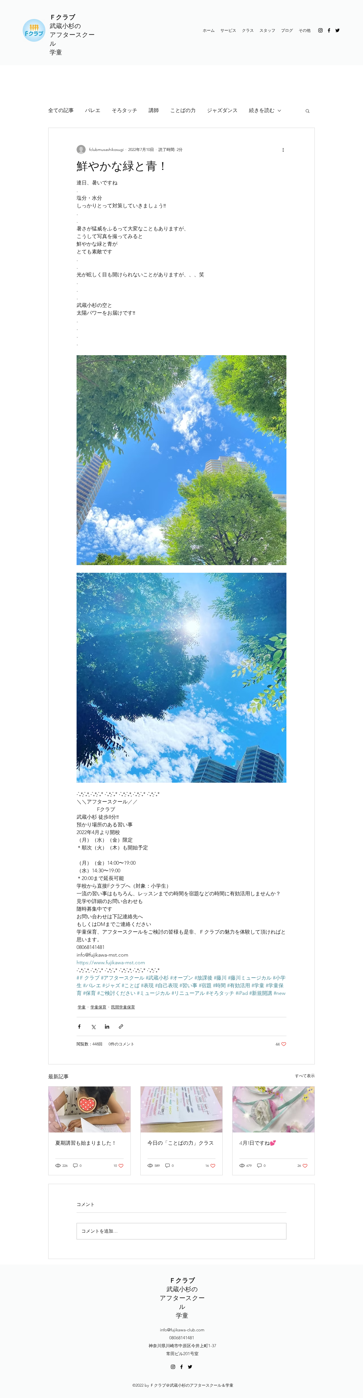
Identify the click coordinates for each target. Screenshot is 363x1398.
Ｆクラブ (62, 17)
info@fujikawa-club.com (182, 1329)
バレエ (92, 110)
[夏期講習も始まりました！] (89, 1109)
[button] (307, 110)
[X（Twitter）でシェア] (93, 1026)
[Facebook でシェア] (79, 1026)
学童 (56, 52)
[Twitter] (337, 30)
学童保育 (98, 1007)
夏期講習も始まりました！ (86, 1143)
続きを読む (262, 110)
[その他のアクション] (283, 149)
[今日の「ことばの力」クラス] (182, 1109)
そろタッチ (124, 110)
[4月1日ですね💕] (274, 1109)
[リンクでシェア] (121, 1026)
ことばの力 (183, 110)
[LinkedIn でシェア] (107, 1026)
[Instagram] (320, 30)
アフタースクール (182, 1302)
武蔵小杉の (65, 26)
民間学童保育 (123, 1007)
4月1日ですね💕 (257, 1143)
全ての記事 (61, 110)
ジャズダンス (222, 110)
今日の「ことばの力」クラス (180, 1143)
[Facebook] (329, 30)
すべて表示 (305, 1075)
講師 (154, 110)
